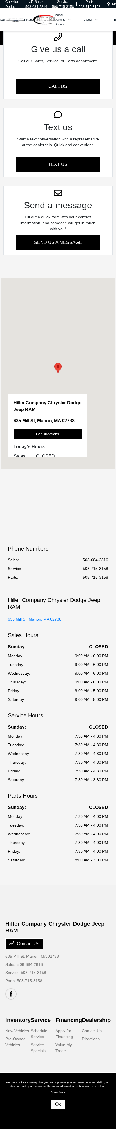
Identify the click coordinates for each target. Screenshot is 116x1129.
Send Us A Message (58, 242)
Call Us (57, 86)
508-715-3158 (95, 568)
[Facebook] (11, 994)
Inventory (18, 1020)
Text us (58, 164)
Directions (91, 1039)
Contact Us (27, 943)
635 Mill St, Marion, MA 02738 (34, 619)
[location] (108, 4)
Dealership (96, 1020)
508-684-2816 (95, 560)
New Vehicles (17, 1030)
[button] (58, 368)
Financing (68, 1020)
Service (41, 1020)
